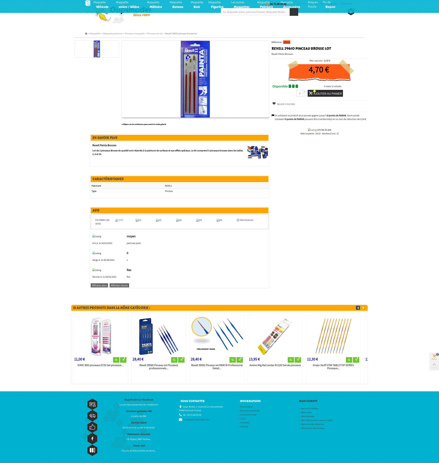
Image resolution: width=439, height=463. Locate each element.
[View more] (116, 360)
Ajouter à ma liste (285, 103)
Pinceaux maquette (135, 33)
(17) (120, 220)
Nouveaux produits (249, 410)
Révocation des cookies (312, 428)
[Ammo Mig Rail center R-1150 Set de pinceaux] (275, 336)
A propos (244, 422)
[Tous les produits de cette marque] (257, 152)
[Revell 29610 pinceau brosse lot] (97, 49)
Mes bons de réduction (311, 424)
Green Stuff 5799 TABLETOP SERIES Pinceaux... (333, 367)
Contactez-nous (247, 414)
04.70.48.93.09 (278, 4)
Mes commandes (308, 408)
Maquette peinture (112, 33)
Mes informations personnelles (316, 420)
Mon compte (308, 401)
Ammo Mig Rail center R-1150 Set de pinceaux (275, 365)
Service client (139, 423)
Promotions (245, 406)
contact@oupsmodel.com (196, 419)
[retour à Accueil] (86, 33)
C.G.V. (242, 418)
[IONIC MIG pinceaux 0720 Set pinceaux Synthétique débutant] (100, 336)
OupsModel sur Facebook (138, 399)
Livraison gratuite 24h (139, 411)
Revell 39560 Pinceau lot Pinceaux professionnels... (158, 367)
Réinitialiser (246, 220)
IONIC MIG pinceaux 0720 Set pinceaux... (100, 365)
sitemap (243, 426)
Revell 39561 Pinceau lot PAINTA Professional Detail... (217, 367)
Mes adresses (307, 416)
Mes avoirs (305, 412)
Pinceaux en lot (155, 33)
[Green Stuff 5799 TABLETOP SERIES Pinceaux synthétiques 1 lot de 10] (333, 336)
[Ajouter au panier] (123, 360)
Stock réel (139, 446)
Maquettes (95, 33)
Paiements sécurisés (138, 434)
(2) (139, 220)
